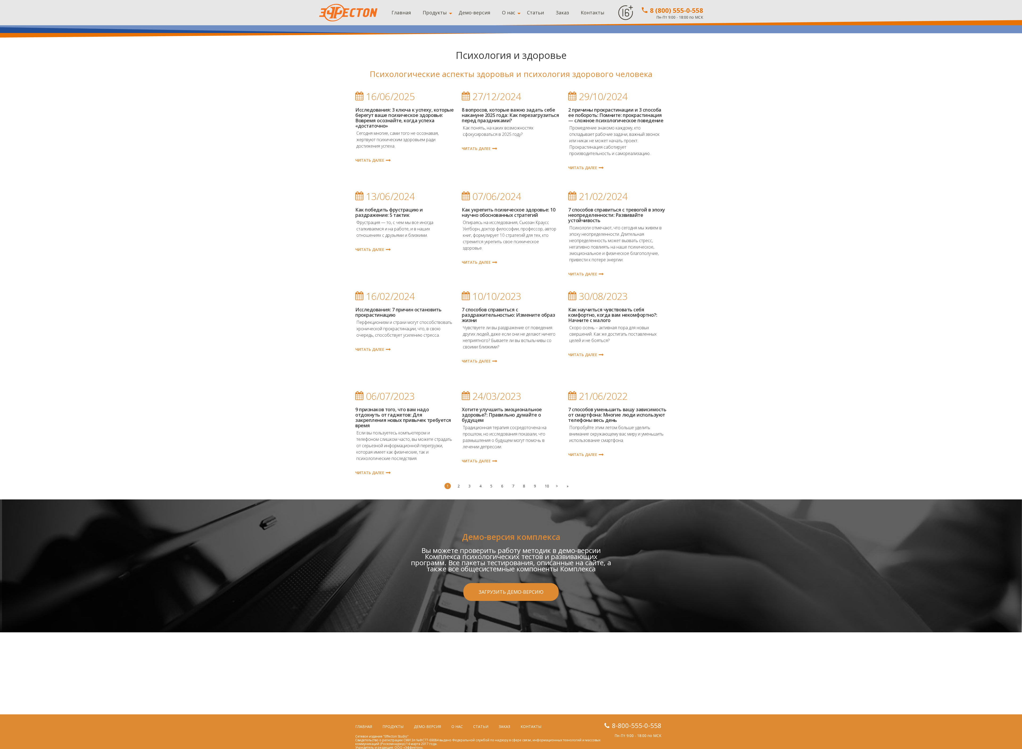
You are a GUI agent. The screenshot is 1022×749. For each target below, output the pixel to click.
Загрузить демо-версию (511, 592)
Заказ (562, 12)
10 (547, 486)
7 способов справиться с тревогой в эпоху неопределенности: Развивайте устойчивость (616, 214)
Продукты (435, 12)
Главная (401, 12)
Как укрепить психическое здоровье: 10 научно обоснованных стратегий (508, 212)
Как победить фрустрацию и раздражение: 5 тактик (389, 212)
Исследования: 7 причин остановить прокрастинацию (398, 312)
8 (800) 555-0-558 (675, 10)
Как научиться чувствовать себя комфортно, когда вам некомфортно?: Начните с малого (612, 314)
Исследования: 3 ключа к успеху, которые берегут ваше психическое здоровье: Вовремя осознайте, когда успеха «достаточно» (404, 118)
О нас (508, 12)
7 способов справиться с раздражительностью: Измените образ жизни (508, 314)
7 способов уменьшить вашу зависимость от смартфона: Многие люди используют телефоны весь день (617, 414)
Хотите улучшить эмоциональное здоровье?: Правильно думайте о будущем (502, 414)
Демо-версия (474, 12)
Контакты (592, 12)
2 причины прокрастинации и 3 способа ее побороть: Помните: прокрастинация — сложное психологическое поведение (615, 115)
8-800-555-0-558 (636, 725)
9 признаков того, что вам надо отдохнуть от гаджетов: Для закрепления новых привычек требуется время (403, 417)
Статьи (535, 12)
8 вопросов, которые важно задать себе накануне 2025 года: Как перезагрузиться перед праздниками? (510, 115)
